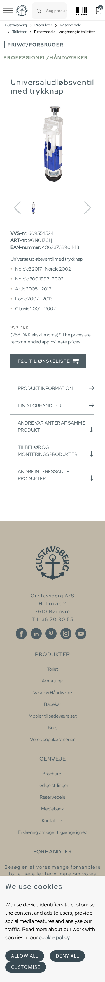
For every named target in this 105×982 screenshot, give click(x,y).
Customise (25, 967)
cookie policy (54, 937)
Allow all (24, 956)
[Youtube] (80, 633)
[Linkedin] (36, 633)
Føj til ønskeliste (44, 361)
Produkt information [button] (45, 388)
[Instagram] (65, 633)
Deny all (67, 956)
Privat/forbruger (36, 45)
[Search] (39, 11)
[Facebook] (21, 633)
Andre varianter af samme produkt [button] (51, 426)
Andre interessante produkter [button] (43, 475)
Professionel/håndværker (46, 57)
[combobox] (56, 11)
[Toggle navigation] (8, 10)
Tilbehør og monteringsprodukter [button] (47, 450)
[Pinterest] (51, 633)
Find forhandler (39, 406)
